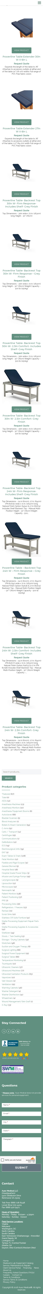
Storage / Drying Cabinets (13, 940)
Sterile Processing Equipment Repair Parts (20, 921)
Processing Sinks (9, 904)
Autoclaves (7, 815)
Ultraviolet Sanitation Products (15, 974)
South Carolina (8, 1233)
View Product (21, 50)
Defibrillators (7, 842)
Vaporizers (6, 977)
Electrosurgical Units (11, 849)
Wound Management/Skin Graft (16, 1001)
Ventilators (6, 984)
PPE (3, 900)
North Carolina (8, 1231)
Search (9, 778)
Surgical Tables (8, 957)
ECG (4, 845)
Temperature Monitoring (12, 960)
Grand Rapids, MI (9, 1238)
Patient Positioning (10, 897)
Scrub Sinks (7, 914)
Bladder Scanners (9, 818)
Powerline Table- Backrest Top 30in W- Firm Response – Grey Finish (21, 273)
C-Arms (5, 828)
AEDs (4, 801)
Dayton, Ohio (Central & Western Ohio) (19, 1248)
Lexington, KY (8, 1240)
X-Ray (4, 1005)
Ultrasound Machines (11, 970)
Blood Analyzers (9, 821)
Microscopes (7, 887)
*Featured (6, 794)
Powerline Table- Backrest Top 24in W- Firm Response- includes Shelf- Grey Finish (21, 491)
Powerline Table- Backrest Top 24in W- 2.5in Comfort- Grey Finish (21, 730)
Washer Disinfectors (10, 995)
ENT (4, 852)
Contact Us (17, 1275)
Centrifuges (7, 835)
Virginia (5, 1224)
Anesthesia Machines (11, 804)
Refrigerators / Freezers (12, 907)
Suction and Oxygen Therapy (15, 946)
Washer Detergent (10, 991)
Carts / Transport (9, 832)
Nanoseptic (7, 890)
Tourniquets (7, 964)
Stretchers (6, 943)
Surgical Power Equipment (13, 953)
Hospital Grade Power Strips (14, 873)
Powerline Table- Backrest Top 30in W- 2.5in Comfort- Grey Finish (21, 418)
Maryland (6, 1226)
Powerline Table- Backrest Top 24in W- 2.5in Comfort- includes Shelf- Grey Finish (21, 650)
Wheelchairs (7, 998)
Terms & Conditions (11, 1277)
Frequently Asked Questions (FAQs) (18, 1272)
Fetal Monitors (8, 859)
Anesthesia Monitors (11, 808)
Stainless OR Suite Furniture (14, 918)
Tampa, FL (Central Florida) (14, 1243)
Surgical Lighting (9, 950)
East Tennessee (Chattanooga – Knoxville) (21, 1236)
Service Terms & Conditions (15, 1280)
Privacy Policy (9, 1282)
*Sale (4, 797)
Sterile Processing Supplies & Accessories (20, 927)
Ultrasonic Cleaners (10, 967)
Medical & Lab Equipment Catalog (18, 1263)
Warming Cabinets (10, 988)
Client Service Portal (12, 1268)
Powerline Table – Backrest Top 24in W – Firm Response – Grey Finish (21, 570)
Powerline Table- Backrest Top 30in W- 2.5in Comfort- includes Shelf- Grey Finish (21, 346)
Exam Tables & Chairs (11, 856)
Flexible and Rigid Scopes (13, 863)
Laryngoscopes (9, 880)
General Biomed (9, 866)
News (36, 1268)
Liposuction (7, 883)
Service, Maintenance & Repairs (16, 1265)
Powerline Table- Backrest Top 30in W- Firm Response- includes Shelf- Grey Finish (21, 203)
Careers (6, 1275)
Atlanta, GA (7, 1245)
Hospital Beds (8, 870)
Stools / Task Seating (11, 936)
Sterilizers (6, 933)
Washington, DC (9, 1229)
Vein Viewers (7, 981)
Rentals (5, 911)
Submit (21, 1167)
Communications (9, 839)
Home (5, 1261)
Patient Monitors (9, 894)
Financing (27, 1268)
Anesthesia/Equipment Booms (15, 811)
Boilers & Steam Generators (14, 825)
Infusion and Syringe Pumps (14, 876)
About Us (7, 1270)
